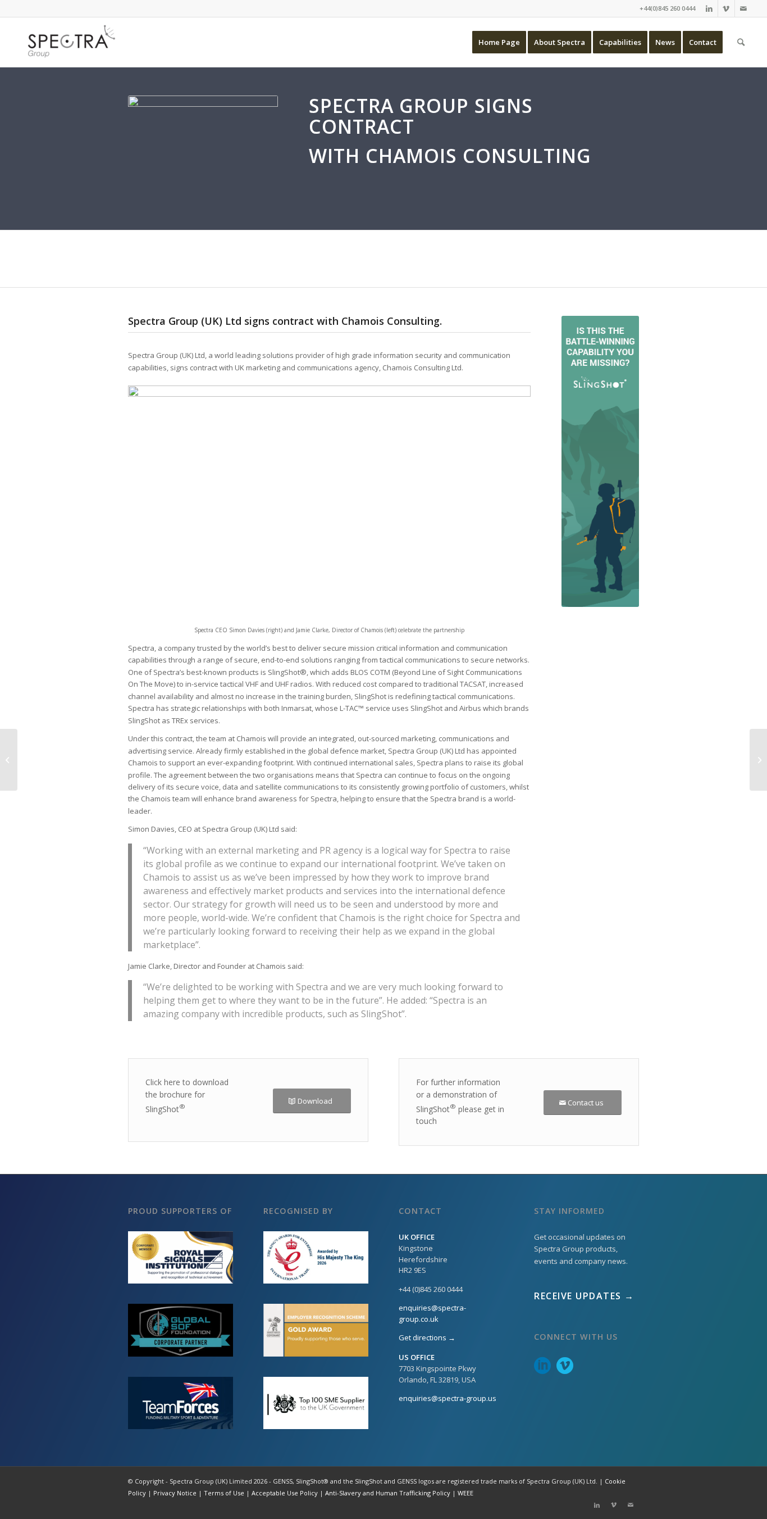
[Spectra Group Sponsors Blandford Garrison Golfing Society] (8, 760)
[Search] (741, 42)
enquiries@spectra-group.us (447, 1398)
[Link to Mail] (743, 8)
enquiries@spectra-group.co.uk (432, 1313)
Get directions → (427, 1337)
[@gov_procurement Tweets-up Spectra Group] (758, 760)
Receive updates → (584, 1296)
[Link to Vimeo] (726, 8)
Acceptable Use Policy (285, 1493)
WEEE (465, 1493)
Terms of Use (224, 1493)
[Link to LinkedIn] (709, 8)
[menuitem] (499, 42)
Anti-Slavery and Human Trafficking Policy (387, 1493)
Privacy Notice (175, 1493)
